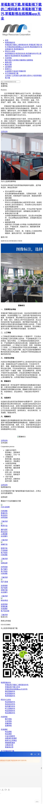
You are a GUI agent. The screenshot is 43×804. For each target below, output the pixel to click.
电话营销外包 (15, 56)
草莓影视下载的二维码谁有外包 (16, 45)
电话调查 (8, 732)
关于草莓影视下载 (11, 73)
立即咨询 (4, 131)
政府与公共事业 (11, 740)
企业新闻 (8, 71)
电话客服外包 (10, 53)
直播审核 (29, 60)
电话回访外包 (20, 53)
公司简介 (8, 75)
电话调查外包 (26, 56)
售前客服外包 (19, 49)
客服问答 (22, 71)
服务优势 (8, 62)
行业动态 (15, 71)
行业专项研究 (10, 736)
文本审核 (15, 60)
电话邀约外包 (31, 53)
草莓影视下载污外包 (12, 687)
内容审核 (8, 58)
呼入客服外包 (10, 708)
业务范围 (22, 75)
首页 (6, 40)
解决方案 (8, 64)
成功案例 (8, 67)
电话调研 (8, 734)
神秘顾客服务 (10, 743)
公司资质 (15, 75)
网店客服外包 (35, 47)
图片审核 (8, 60)
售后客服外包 (10, 693)
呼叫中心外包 (10, 51)
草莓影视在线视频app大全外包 (18, 47)
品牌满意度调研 (11, 738)
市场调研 (4, 729)
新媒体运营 (9, 747)
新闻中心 (8, 69)
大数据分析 (9, 745)
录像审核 (22, 60)
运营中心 (29, 75)
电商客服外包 (10, 42)
